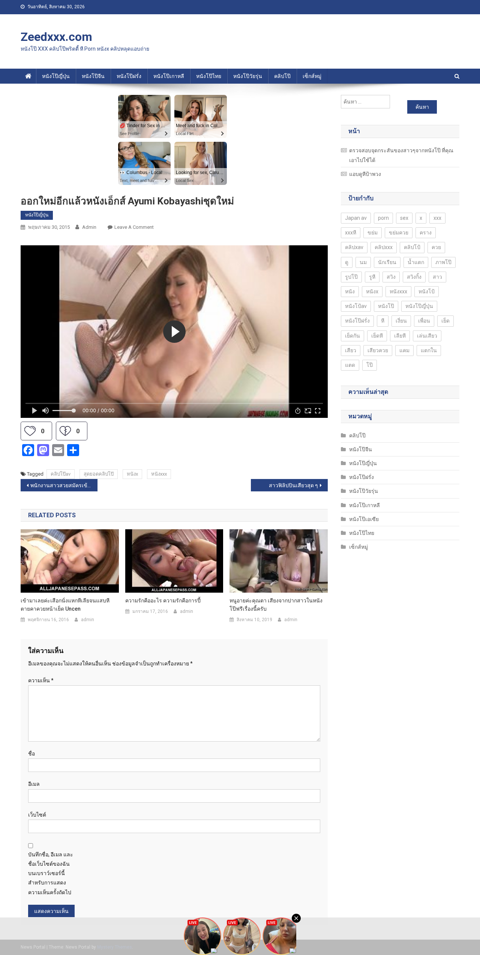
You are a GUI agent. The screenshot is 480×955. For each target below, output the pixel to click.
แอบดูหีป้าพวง (365, 174)
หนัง (350, 291)
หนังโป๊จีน (93, 76)
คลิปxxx (384, 247)
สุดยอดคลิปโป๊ (99, 474)
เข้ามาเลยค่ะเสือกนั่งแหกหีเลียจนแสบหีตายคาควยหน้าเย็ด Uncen (65, 605)
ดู (346, 262)
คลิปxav (354, 247)
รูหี (372, 277)
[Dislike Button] (65, 431)
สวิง (391, 277)
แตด (350, 365)
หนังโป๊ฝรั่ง (129, 76)
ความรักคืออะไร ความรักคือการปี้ (163, 601)
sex (404, 218)
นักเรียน (387, 262)
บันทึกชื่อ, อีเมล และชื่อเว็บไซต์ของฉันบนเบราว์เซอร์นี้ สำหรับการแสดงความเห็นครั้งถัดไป (50, 873)
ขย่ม (373, 233)
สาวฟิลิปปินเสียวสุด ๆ (293, 485)
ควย (436, 247)
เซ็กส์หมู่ (312, 76)
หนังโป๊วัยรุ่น (247, 76)
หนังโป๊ (386, 306)
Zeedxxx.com (56, 37)
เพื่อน (424, 321)
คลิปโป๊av (60, 474)
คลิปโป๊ (282, 76)
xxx (437, 218)
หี (382, 321)
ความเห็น (41, 680)
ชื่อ (31, 754)
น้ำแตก (416, 262)
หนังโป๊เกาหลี (168, 76)
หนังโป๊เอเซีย (364, 519)
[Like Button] (30, 431)
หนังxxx (159, 474)
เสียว (350, 350)
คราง (426, 233)
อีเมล (34, 784)
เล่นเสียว (427, 336)
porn (383, 218)
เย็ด (445, 321)
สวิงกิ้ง (414, 277)
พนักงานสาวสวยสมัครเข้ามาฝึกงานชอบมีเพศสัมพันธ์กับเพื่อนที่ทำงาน (64, 485)
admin (89, 227)
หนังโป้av (356, 306)
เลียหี (400, 336)
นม (363, 262)
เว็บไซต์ (37, 815)
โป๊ (369, 365)
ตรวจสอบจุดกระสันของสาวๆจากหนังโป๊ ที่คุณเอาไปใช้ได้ (401, 155)
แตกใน (429, 350)
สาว (437, 277)
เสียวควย (378, 350)
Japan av (356, 218)
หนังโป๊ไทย (208, 76)
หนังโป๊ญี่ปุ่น (56, 76)
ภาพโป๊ (443, 262)
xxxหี (350, 233)
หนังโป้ (426, 291)
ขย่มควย (398, 233)
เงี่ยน (401, 321)
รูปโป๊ (351, 277)
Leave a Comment (134, 227)
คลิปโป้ (412, 247)
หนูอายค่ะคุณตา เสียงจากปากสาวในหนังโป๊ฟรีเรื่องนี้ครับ (276, 605)
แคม (404, 350)
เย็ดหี (377, 336)
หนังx (132, 474)
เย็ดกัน (352, 336)
